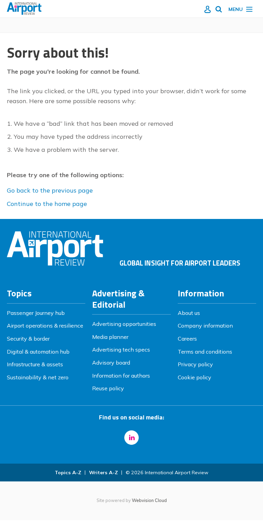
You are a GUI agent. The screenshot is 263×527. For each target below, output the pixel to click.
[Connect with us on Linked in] (131, 437)
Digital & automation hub (38, 351)
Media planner (110, 336)
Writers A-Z (103, 472)
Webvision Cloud (149, 500)
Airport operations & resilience (45, 325)
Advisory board (111, 362)
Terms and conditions (205, 351)
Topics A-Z (68, 472)
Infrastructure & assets (35, 364)
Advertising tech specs (121, 349)
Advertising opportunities (124, 323)
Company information (205, 325)
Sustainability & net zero (37, 377)
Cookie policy (194, 377)
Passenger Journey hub (36, 312)
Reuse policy (108, 388)
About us (189, 312)
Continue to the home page (47, 204)
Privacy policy (195, 364)
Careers (187, 338)
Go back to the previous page (50, 190)
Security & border (28, 338)
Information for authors (121, 375)
